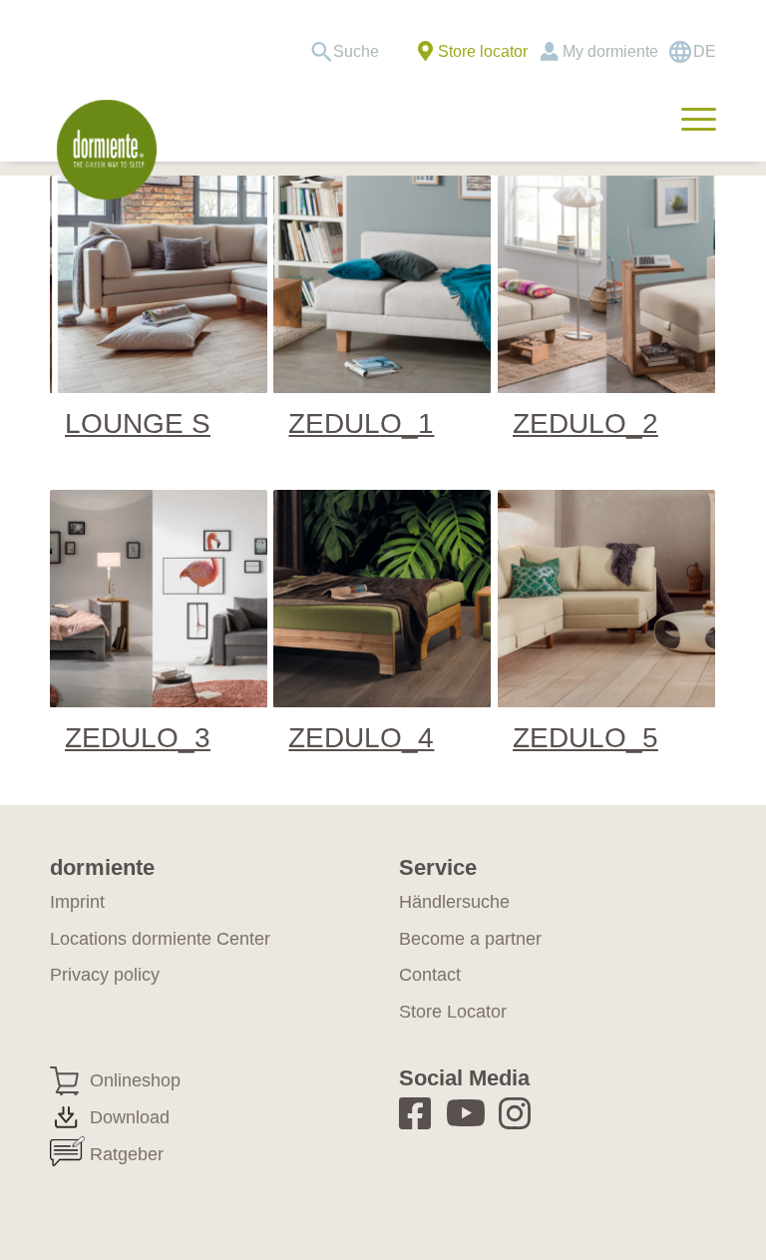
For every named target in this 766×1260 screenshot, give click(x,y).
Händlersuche (454, 902)
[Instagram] (521, 1112)
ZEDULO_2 (585, 423)
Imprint (77, 902)
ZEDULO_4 (361, 737)
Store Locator (453, 1012)
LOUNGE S (137, 423)
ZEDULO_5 (585, 737)
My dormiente (610, 51)
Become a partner (470, 939)
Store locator (483, 51)
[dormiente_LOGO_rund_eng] (107, 150)
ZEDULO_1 (361, 423)
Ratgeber (127, 1154)
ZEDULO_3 (137, 737)
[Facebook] (421, 1112)
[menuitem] (351, 52)
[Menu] (688, 117)
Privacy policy (105, 975)
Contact (430, 975)
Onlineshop (135, 1080)
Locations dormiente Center (160, 939)
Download (130, 1117)
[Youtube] (469, 1112)
